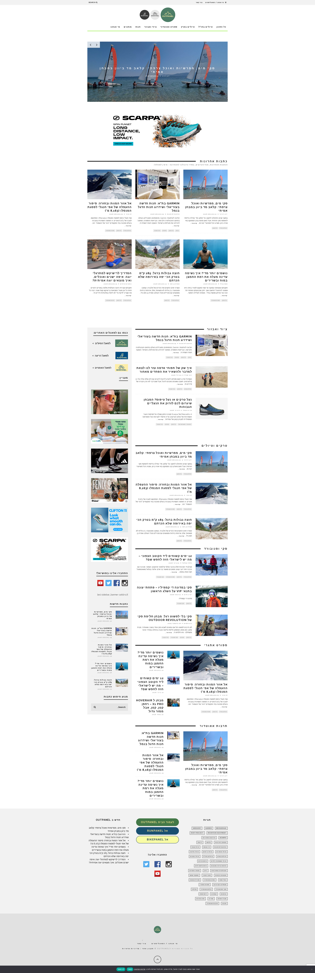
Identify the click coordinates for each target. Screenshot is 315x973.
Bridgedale (221, 828)
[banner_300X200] (109, 519)
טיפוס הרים (203, 861)
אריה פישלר (187, 410)
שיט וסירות (200, 898)
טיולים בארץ (188, 27)
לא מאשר (121, 969)
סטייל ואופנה (195, 880)
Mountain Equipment (217, 833)
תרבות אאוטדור (110, 300)
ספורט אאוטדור (168, 27)
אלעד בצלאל (187, 563)
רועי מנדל (188, 375)
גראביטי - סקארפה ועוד (184, 424)
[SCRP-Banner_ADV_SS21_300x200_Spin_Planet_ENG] (109, 549)
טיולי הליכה (194, 851)
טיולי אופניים (221, 851)
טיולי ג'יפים (207, 851)
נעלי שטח (223, 880)
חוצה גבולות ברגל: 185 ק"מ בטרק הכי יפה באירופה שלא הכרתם (159, 277)
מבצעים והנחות (220, 875)
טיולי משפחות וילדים (218, 861)
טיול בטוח (195, 847)
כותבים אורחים (126, 284)
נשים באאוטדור (209, 880)
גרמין (177, 230)
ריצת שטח (203, 894)
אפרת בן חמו (175, 284)
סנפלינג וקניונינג (220, 884)
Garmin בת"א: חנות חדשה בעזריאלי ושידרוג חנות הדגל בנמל (159, 207)
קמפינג (214, 894)
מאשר (130, 969)
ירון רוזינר (224, 214)
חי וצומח (207, 847)
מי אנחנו (115, 27)
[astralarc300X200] (109, 401)
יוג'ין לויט (188, 594)
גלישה (208, 842)
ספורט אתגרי (204, 884)
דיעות (200, 842)
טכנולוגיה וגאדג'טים (219, 870)
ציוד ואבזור (150, 27)
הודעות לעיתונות (165, 76)
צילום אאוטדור (206, 889)
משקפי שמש (194, 875)
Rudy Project (197, 833)
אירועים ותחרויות (209, 837)
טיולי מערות (194, 856)
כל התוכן (221, 27)
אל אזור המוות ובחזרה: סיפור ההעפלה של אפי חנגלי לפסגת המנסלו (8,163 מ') (109, 207)
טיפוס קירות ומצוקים (218, 865)
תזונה (224, 903)
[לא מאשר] (312, 969)
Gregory (197, 828)
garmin (208, 828)
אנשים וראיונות (220, 842)
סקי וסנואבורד (221, 889)
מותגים (128, 27)
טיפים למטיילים (201, 865)
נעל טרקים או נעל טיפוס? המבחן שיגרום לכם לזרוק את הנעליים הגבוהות (168, 403)
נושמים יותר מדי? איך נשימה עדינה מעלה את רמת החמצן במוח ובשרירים (206, 277)
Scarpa (223, 837)
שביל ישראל (222, 898)
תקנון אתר (148, 948)
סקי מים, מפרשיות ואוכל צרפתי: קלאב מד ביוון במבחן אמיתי (206, 207)
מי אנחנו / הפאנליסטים (214, 2)
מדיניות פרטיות (131, 948)
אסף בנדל (224, 284)
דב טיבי (129, 214)
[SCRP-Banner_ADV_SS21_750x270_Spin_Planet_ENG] (157, 130)
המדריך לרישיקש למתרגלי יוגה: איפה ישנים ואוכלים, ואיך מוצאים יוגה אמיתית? (112, 277)
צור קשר (199, 2)
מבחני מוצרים (195, 870)
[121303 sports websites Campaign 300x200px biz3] (109, 431)
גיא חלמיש (188, 623)
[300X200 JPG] (109, 460)
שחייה (211, 898)
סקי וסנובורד (160, 577)
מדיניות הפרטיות (139, 969)
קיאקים (223, 894)
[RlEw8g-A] (109, 490)
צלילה (194, 889)
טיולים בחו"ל (205, 27)
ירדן (205, 870)
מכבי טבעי (207, 875)
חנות (138, 27)
